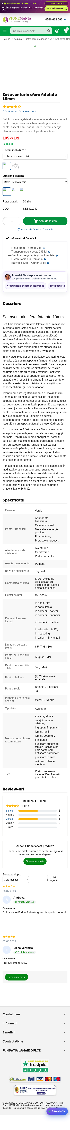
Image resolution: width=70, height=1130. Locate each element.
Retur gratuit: (10, 201)
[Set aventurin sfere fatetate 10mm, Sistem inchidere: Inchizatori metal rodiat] (7, 166)
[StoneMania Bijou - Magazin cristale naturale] (17, 19)
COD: (6, 208)
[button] (48, 229)
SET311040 (30, 208)
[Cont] (57, 30)
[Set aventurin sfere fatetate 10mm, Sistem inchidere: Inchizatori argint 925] (15, 166)
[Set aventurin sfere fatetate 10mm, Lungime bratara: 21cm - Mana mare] (24, 191)
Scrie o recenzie (28, 111)
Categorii (4, 30)
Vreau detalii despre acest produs (25, 285)
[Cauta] (48, 30)
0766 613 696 (53, 19)
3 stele (9, 818)
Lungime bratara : (14, 175)
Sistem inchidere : (14, 150)
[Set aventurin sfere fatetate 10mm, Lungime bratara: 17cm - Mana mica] (15, 191)
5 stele (9, 810)
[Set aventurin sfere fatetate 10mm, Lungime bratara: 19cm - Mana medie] (7, 191)
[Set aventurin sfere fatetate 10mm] (35, 46)
